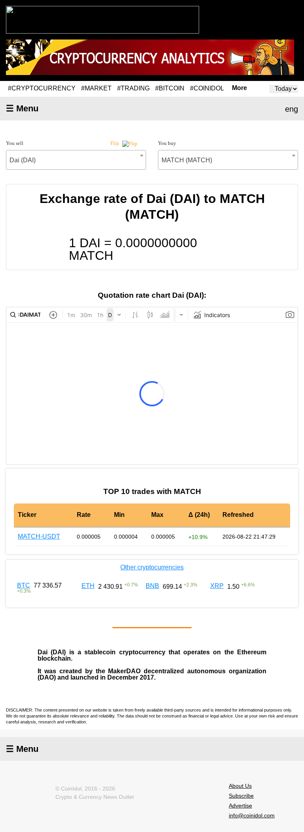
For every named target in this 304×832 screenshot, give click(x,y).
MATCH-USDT (39, 536)
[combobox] (76, 160)
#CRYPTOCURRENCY (42, 88)
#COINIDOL (207, 88)
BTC (23, 585)
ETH (88, 585)
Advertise (240, 805)
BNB (152, 585)
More (239, 88)
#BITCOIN (169, 88)
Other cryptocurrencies (152, 567)
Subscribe (241, 796)
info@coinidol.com (252, 815)
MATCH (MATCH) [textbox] (187, 160)
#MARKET (96, 88)
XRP (217, 585)
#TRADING (133, 88)
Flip (115, 143)
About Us (240, 786)
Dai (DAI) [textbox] (23, 160)
